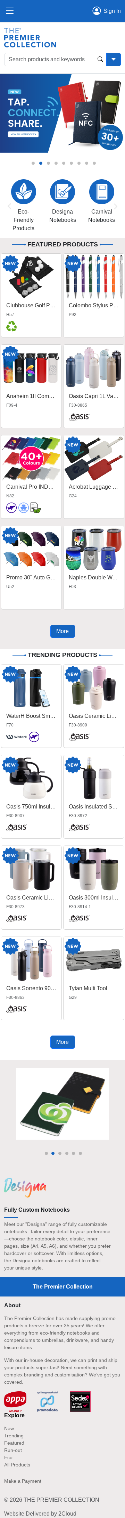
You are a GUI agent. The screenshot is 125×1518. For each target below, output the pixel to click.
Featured (14, 1443)
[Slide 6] (71, 163)
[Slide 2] (40, 163)
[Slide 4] (56, 163)
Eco (8, 1457)
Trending (14, 1435)
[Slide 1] (33, 163)
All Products (17, 1464)
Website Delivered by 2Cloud (40, 1514)
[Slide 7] (79, 163)
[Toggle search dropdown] (113, 59)
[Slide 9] (94, 163)
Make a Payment (22, 1481)
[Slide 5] (63, 163)
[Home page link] (30, 37)
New (9, 1428)
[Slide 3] (48, 163)
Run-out (13, 1450)
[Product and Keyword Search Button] (100, 59)
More (62, 631)
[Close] (9, 11)
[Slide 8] (86, 163)
